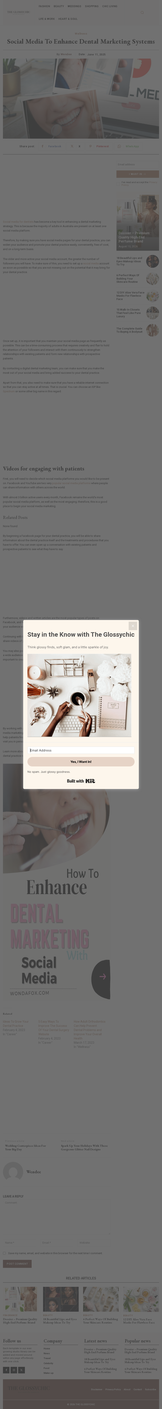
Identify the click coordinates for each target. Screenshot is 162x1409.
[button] (81, 696)
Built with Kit (81, 781)
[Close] (133, 626)
